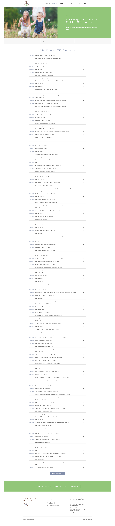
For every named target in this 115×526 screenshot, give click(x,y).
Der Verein (47, 3)
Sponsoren (61, 3)
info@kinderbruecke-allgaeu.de (53, 505)
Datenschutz (85, 519)
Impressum (90, 519)
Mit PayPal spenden (74, 512)
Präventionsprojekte (74, 486)
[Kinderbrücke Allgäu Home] (26, 3)
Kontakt (78, 3)
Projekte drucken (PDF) (57, 473)
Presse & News (69, 3)
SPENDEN (85, 3)
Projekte (54, 3)
